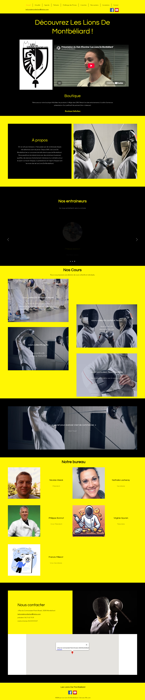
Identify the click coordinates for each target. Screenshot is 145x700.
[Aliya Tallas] (74, 261)
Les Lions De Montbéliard (73, 687)
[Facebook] (112, 10)
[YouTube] (117, 10)
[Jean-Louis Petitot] (70, 261)
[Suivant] (137, 239)
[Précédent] (8, 239)
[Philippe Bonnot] (72, 261)
